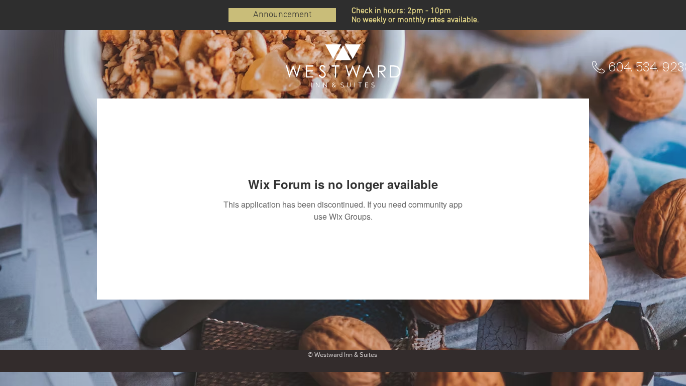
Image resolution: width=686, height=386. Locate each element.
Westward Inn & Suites (345, 354)
